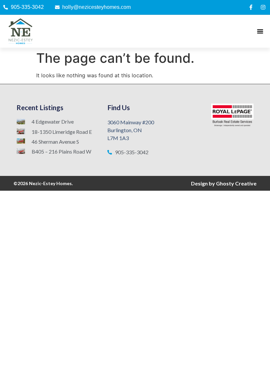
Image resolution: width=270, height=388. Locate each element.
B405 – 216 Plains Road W (61, 151)
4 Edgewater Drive (53, 121)
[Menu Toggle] (260, 31)
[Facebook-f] (251, 7)
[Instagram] (263, 7)
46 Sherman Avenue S (55, 141)
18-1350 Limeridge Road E (62, 132)
